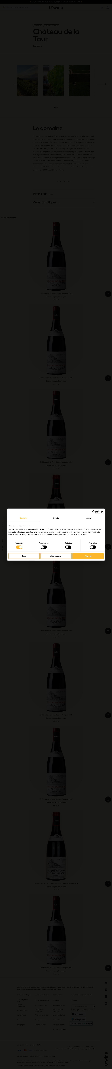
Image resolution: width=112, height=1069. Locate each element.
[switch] (44, 547)
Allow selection (56, 556)
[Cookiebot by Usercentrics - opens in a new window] (94, 511)
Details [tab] (56, 518)
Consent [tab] (23, 518)
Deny (24, 556)
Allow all (88, 556)
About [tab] (88, 518)
